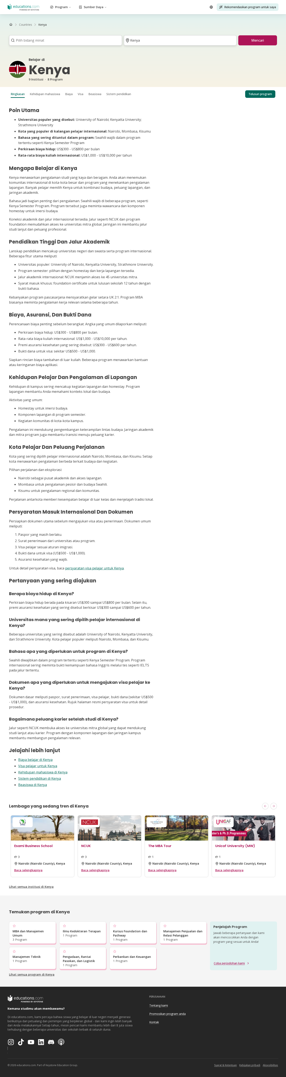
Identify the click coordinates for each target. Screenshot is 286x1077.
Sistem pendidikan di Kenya (39, 778)
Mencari (257, 40)
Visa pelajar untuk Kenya (37, 766)
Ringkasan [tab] (18, 94)
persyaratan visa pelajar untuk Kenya (94, 568)
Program (61, 7)
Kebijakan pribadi (249, 1065)
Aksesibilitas (270, 1065)
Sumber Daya (93, 7)
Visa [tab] (80, 94)
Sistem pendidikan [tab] (118, 94)
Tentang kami (158, 1005)
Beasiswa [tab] (94, 94)
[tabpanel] (143, 447)
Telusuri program (260, 94)
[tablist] (143, 94)
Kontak (154, 1022)
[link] (42, 25)
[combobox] (64, 40)
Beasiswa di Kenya (32, 784)
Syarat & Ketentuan (225, 1065)
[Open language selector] (211, 7)
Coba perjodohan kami (229, 963)
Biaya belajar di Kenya (35, 759)
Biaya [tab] (69, 94)
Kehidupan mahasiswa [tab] (45, 94)
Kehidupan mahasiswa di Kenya (42, 772)
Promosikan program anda (167, 1014)
